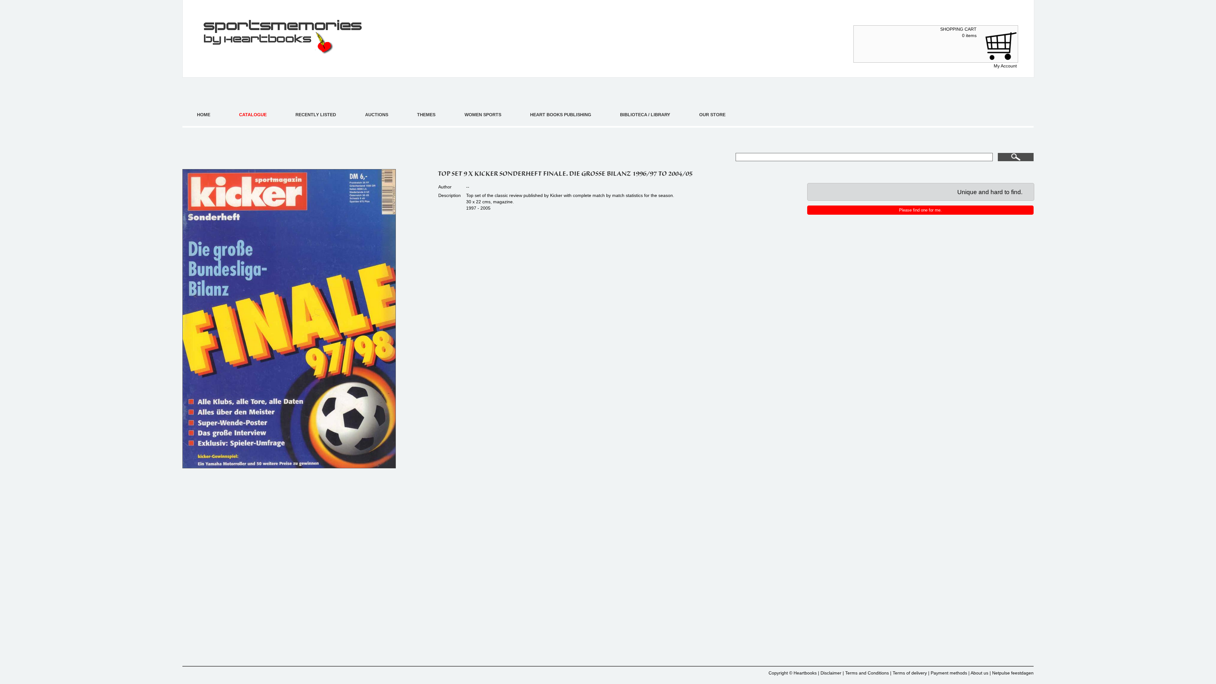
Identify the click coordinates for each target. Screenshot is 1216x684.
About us (979, 672)
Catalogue (253, 114)
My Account (1005, 65)
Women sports (483, 114)
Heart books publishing (560, 114)
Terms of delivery (910, 672)
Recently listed (315, 114)
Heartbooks (805, 672)
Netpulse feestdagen (1013, 672)
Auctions (376, 114)
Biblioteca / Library (645, 114)
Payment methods (949, 672)
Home (203, 114)
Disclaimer (830, 672)
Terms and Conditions (867, 672)
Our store (712, 114)
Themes (426, 114)
